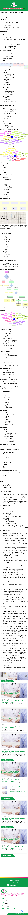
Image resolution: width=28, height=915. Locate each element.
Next (26, 676)
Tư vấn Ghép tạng (17, 8)
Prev (2, 676)
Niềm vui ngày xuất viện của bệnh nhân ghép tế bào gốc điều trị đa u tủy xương (13, 701)
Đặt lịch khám (7, 8)
